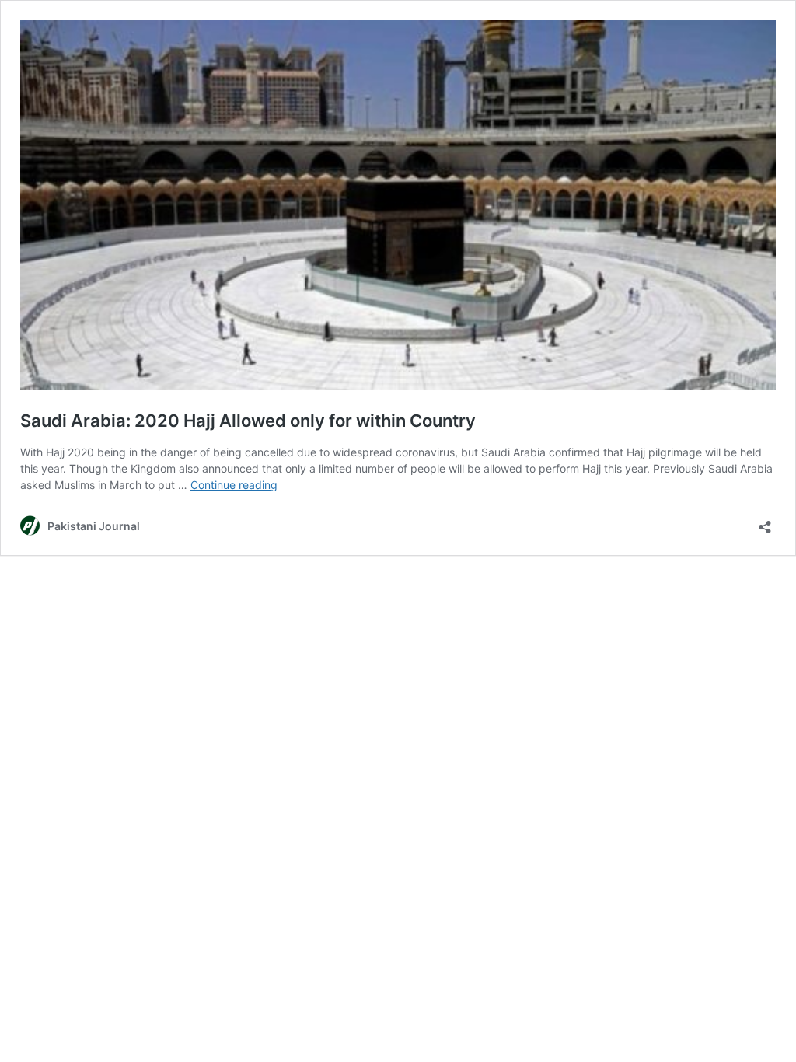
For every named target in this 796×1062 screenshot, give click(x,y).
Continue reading (234, 484)
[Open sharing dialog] (765, 522)
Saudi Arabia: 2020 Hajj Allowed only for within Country (248, 420)
